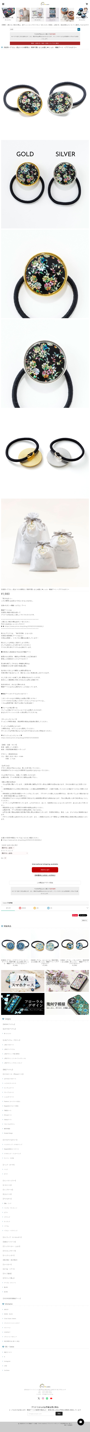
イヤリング (7, 1217)
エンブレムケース (9, 1088)
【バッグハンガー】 (8, 1255)
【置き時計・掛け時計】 (10, 1260)
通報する (84, 920)
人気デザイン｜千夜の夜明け (12, 1054)
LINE (5, 1366)
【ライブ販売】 (7, 1273)
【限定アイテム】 (8, 1069)
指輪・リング (7, 1203)
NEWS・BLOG (8, 1314)
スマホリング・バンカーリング (12, 1153)
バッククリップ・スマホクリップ (13, 1144)
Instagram (7, 1361)
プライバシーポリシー (10, 1336)
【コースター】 (7, 1264)
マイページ (7, 1327)
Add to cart (45, 870)
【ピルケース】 (7, 1194)
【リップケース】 (8, 1190)
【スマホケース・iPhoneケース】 (13, 1074)
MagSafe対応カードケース (11, 1149)
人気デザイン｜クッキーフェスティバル (15, 1058)
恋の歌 (6, 1292)
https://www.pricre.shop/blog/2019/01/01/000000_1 (24, 626)
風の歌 (6, 1287)
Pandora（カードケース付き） (12, 1101)
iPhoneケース (8, 1115)
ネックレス (7, 1221)
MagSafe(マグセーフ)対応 (11, 1106)
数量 (2, 858)
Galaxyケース (8, 1119)
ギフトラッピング (7, 850)
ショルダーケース (9, 1097)
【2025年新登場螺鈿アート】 (11, 1298)
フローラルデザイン (9, 1124)
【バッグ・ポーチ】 (8, 1165)
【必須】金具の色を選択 (9, 845)
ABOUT (6, 1309)
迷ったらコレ (7, 1033)
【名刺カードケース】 (9, 1242)
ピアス (6, 1212)
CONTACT (7, 1332)
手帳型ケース (7, 1110)
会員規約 (70, 1425)
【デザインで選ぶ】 (8, 1278)
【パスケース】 (7, 1185)
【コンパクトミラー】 (9, 1180)
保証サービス (8, 1352)
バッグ (6, 1169)
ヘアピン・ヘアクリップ (10, 1230)
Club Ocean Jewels (10, 1318)
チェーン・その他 (9, 1158)
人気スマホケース (9, 1045)
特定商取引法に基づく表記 (12, 1341)
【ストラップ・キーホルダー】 (12, 1237)
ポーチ (6, 1174)
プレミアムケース (9, 1092)
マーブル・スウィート (10, 1282)
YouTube (6, 1370)
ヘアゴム (6, 1226)
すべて (8, 908)
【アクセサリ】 (7, 1199)
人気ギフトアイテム (9, 1049)
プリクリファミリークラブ (12, 1323)
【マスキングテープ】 (9, 1251)
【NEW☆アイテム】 (9, 1024)
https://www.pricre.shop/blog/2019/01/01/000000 (20, 738)
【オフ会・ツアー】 (8, 1269)
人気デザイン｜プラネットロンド (13, 1063)
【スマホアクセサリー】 (10, 1140)
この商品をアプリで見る (45, 883)
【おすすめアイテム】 (9, 1029)
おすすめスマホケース (10, 1079)
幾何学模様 (7, 1128)
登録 (59, 1413)
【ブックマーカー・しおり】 (11, 1246)
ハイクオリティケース (10, 1083)
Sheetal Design (8, 1133)
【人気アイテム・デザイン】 (11, 1040)
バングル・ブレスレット (10, 1208)
